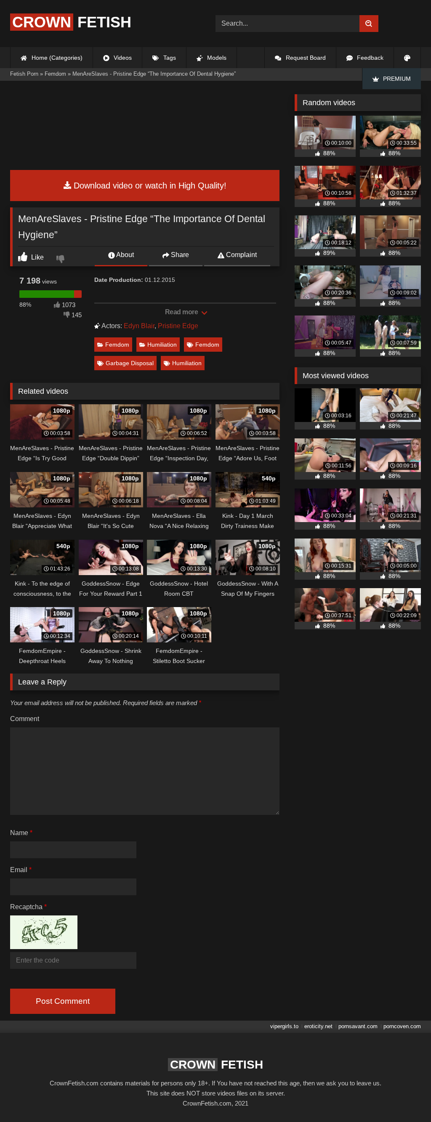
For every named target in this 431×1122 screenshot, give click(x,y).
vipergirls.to (284, 1026)
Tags (169, 57)
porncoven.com (402, 1026)
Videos (122, 57)
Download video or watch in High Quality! (148, 185)
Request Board (305, 57)
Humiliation (162, 344)
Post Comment (63, 1001)
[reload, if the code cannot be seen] (43, 946)
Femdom (117, 344)
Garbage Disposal (130, 363)
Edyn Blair (139, 325)
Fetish (71, 22)
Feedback (369, 57)
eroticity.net (318, 1026)
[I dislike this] (61, 260)
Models (215, 57)
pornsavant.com (358, 1026)
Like (36, 257)
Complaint (240, 254)
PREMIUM (396, 78)
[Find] (368, 23)
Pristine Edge (178, 325)
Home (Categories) (56, 57)
